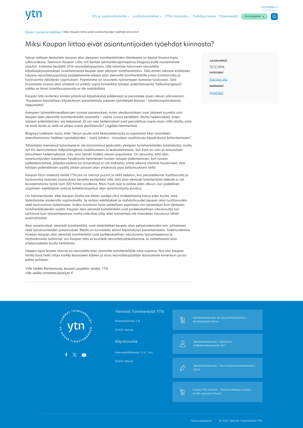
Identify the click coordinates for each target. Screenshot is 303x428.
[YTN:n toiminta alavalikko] (189, 17)
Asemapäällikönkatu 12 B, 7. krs (134, 352)
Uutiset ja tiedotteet (48, 32)
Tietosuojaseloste (200, 421)
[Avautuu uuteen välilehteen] (66, 355)
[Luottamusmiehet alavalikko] (160, 17)
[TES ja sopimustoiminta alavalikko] (128, 17)
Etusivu (29, 32)
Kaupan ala (218, 79)
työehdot (216, 93)
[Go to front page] (75, 342)
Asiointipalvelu (253, 16)
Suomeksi (268, 7)
